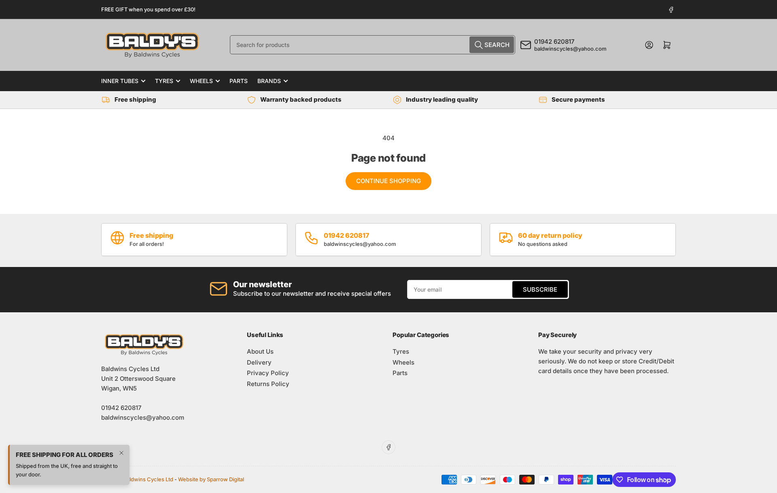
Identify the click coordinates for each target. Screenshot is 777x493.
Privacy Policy (268, 373)
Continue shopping (388, 181)
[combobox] (372, 44)
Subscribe (540, 289)
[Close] (121, 453)
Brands (269, 80)
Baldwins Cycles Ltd (148, 479)
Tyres (164, 80)
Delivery (259, 362)
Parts (238, 80)
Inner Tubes (119, 80)
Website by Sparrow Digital (211, 479)
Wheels (201, 80)
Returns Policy (268, 384)
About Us (260, 351)
